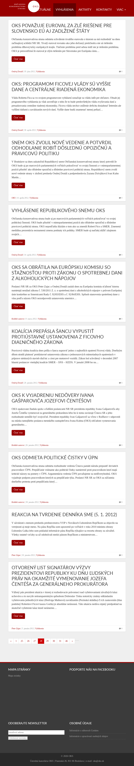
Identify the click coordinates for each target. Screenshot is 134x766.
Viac (120, 9)
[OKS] (26, 1)
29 (47, 641)
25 (22, 641)
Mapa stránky (14, 676)
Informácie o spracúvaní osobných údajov (88, 736)
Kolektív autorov (18, 319)
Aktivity (84, 9)
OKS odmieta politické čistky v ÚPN (55, 458)
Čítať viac (18, 59)
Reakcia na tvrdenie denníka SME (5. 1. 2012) (64, 514)
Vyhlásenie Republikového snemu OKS (58, 210)
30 (54, 641)
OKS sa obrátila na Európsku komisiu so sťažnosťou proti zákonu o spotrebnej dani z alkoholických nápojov (67, 273)
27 (35, 641)
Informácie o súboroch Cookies (83, 730)
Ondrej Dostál (17, 71)
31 (60, 641)
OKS (13, 198)
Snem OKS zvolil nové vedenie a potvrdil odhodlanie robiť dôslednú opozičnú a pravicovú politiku (62, 148)
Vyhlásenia (65, 9)
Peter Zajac (16, 555)
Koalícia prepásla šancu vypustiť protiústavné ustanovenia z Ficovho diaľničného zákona (58, 337)
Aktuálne (43, 9)
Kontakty (104, 9)
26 (28, 641)
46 (66, 641)
